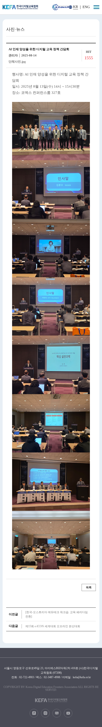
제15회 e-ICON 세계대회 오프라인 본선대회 (52, 626)
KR (75, 7)
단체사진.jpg (17, 61)
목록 (89, 587)
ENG (86, 7)
